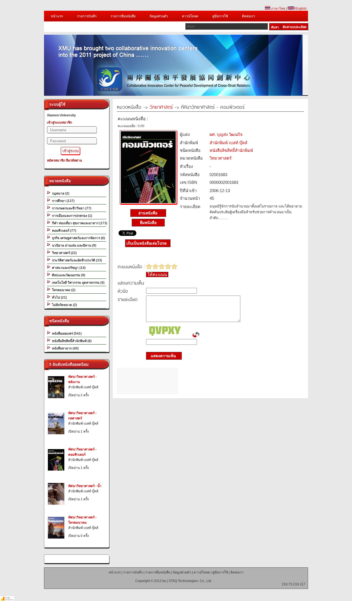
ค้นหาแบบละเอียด (294, 27)
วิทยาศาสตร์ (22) (63, 253)
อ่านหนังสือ (148, 213)
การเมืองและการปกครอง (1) (71, 216)
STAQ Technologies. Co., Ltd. (190, 581)
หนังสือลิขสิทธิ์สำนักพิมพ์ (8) (71, 341)
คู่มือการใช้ (220, 16)
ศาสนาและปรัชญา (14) (68, 268)
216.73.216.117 (293, 584)
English (301, 8)
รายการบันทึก (87, 16)
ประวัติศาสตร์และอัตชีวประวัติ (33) (76, 260)
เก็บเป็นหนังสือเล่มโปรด (147, 243)
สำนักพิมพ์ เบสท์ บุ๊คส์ (228, 142)
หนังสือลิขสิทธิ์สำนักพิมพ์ (231, 150)
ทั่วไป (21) (58, 297)
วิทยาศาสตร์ (161, 106)
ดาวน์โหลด (190, 16)
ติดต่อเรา (248, 16)
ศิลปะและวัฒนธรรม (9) (67, 275)
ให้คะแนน (157, 274)
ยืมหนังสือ (148, 222)
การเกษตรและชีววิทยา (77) (70, 208)
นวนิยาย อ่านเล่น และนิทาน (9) (73, 245)
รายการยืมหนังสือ (123, 16)
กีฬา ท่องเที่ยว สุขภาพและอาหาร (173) (78, 223)
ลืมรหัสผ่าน (74, 160)
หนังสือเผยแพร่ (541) (66, 333)
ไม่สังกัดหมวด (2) (63, 305)
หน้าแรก (57, 16)
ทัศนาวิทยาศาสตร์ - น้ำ (84, 486)
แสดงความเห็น (161, 356)
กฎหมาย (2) (59, 193)
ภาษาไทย (277, 8)
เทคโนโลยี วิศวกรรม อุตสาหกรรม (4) (77, 283)
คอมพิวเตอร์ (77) (63, 231)
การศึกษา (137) (62, 201)
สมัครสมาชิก (56, 160)
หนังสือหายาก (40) (64, 348)
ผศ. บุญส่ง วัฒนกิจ (226, 134)
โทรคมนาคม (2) (62, 290)
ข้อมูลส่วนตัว (159, 16)
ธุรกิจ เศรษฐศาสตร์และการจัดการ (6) (77, 238)
